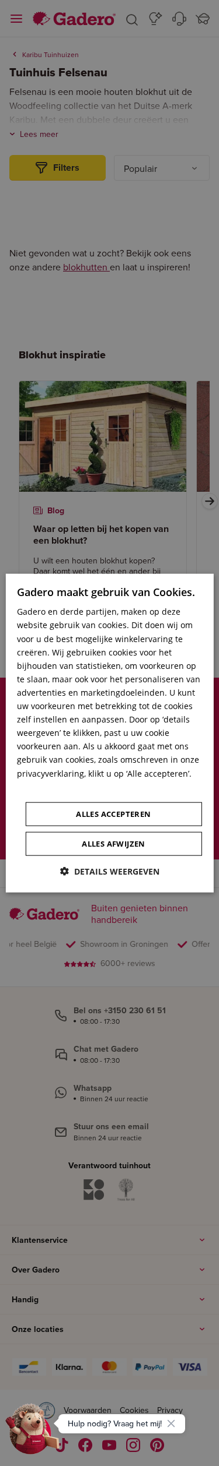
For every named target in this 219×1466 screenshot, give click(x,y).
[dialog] (109, 733)
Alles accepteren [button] (113, 813)
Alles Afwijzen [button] (113, 843)
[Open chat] (32, 1433)
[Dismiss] (171, 1423)
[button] (109, 871)
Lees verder (39, 786)
